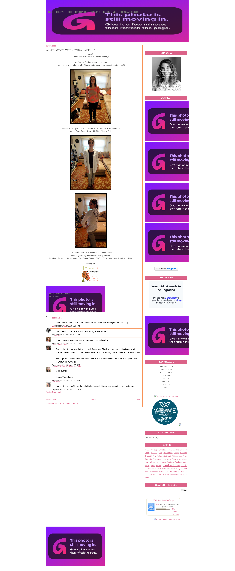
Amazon (147, 450)
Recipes (178, 462)
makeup (166, 475)
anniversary (149, 469)
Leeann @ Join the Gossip (63, 366)
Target (185, 462)
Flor (53, 381)
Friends (148, 459)
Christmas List (173, 450)
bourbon (156, 471)
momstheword (58, 344)
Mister (179, 459)
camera (161, 471)
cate (54, 318)
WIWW (158, 466)
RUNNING (95, 12)
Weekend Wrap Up (175, 465)
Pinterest (163, 462)
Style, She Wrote (59, 327)
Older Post (135, 400)
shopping (178, 475)
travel (185, 475)
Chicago (154, 450)
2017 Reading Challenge (163, 500)
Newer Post (51, 400)
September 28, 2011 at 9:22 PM (66, 335)
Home (93, 400)
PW (157, 462)
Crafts (147, 453)
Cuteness (154, 453)
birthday (158, 469)
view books (176, 514)
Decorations (167, 453)
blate (164, 468)
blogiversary (149, 471)
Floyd (148, 456)
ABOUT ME (110, 12)
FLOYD (60, 12)
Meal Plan (171, 459)
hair (150, 475)
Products (170, 462)
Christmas (163, 450)
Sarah (158, 504)
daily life (168, 471)
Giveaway (157, 459)
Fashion (183, 453)
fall (176, 472)
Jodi (54, 335)
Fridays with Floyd (179, 456)
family (180, 472)
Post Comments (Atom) (68, 403)
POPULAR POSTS (129, 12)
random (172, 474)
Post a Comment (53, 392)
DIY (70, 12)
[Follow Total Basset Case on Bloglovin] (166, 270)
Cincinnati (183, 450)
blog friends (181, 468)
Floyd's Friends (159, 456)
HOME (50, 12)
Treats (147, 466)
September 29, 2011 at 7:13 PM (66, 380)
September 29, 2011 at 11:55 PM (66, 389)
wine (147, 477)
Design (176, 453)
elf (174, 471)
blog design (171, 468)
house (155, 474)
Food (168, 456)
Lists (164, 459)
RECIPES (81, 12)
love (160, 475)
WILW (153, 466)
